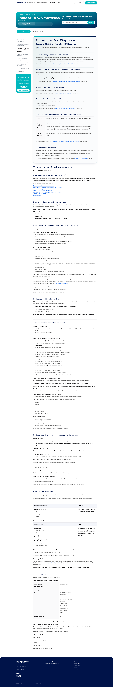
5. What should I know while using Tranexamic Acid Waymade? (22, 64)
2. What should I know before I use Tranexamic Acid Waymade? (23, 50)
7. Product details (20, 71)
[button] (34, 24)
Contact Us (76, 661)
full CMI (39, 47)
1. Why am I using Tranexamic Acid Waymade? (23, 45)
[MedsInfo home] (21, 2)
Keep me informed (91, 2)
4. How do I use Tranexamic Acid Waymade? (22, 59)
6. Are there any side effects (61, 283)
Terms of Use (77, 665)
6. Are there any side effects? (23, 68)
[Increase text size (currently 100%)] (83, 3)
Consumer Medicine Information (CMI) (21, 40)
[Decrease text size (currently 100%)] (78, 3)
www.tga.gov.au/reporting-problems (52, 563)
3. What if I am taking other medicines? (22, 55)
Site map (76, 669)
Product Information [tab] (42, 23)
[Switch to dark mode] (75, 3)
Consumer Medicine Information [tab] (26, 23)
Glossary (76, 667)
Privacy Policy (77, 663)
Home (17, 10)
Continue (90, 22)
